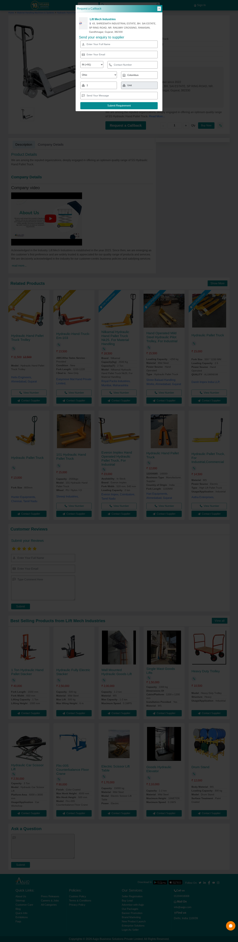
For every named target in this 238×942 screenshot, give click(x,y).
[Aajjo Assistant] (230, 926)
